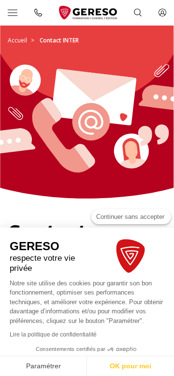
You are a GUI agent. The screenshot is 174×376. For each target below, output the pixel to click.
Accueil (17, 40)
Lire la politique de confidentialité (53, 334)
